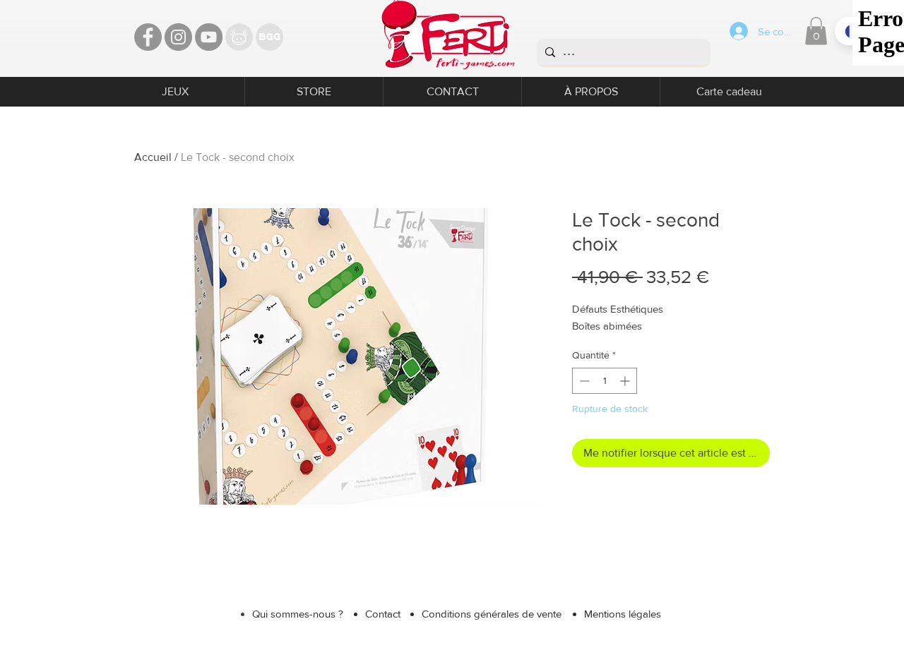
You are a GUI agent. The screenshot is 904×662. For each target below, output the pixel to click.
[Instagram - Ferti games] (178, 37)
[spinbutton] (604, 380)
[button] (816, 30)
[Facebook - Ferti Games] (148, 37)
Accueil (153, 157)
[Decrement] (583, 380)
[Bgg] (269, 37)
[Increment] (626, 380)
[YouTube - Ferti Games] (208, 37)
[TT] (239, 37)
